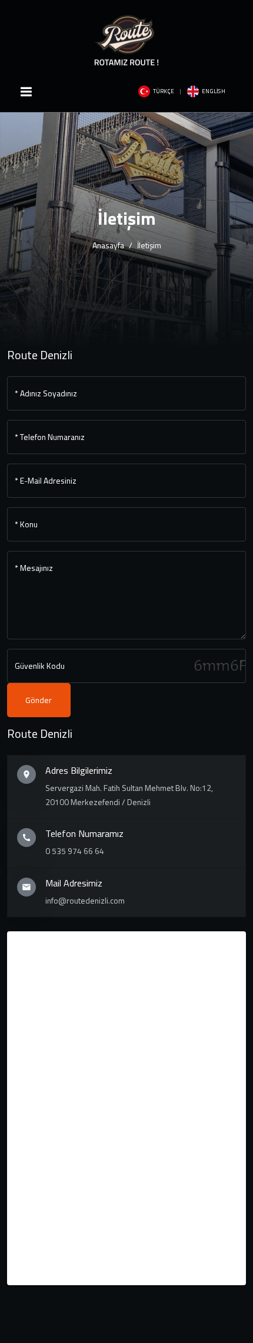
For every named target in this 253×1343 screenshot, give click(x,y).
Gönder (38, 700)
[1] (26, 91)
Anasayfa (108, 245)
